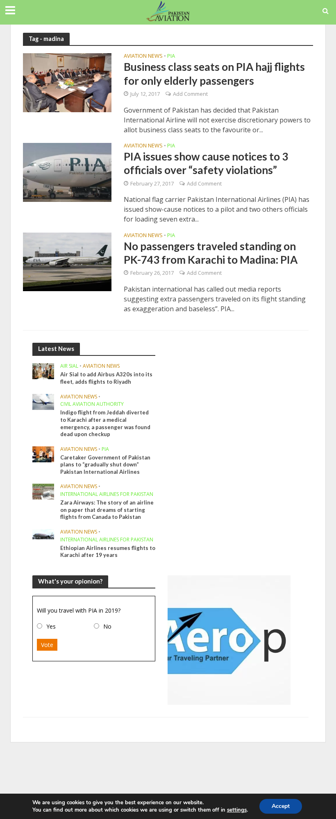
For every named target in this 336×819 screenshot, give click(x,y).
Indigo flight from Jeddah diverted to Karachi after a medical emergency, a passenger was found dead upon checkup (105, 423)
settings (237, 810)
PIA (171, 56)
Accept (281, 806)
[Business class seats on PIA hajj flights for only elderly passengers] (67, 82)
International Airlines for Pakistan (106, 494)
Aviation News (143, 56)
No (107, 626)
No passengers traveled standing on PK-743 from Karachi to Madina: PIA (210, 253)
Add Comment (190, 93)
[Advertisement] (168, 768)
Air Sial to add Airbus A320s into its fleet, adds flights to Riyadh (106, 378)
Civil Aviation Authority (92, 404)
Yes (51, 626)
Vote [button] (47, 645)
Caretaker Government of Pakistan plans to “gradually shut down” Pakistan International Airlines (105, 464)
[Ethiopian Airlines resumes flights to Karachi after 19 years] (43, 533)
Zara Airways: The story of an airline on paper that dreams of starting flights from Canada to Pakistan (107, 509)
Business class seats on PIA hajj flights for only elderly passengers (214, 73)
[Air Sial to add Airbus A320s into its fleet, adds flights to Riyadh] (43, 371)
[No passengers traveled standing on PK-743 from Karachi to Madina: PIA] (67, 261)
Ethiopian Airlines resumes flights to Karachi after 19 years (107, 552)
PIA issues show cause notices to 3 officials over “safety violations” (206, 163)
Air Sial (69, 366)
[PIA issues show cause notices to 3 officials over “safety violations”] (67, 171)
